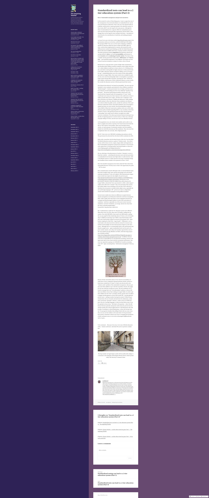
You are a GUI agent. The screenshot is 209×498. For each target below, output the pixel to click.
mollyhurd (109, 402)
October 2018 (73, 157)
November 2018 (74, 155)
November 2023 (74, 129)
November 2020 (74, 144)
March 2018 (73, 168)
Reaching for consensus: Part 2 (77, 84)
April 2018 (73, 166)
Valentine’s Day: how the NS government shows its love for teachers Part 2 (77, 94)
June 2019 (73, 151)
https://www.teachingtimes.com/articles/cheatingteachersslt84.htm (114, 150)
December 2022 (74, 136)
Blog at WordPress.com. (103, 495)
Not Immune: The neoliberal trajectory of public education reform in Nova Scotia (77, 47)
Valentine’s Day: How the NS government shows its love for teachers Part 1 (77, 100)
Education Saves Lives (75, 41)
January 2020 (73, 149)
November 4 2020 (74, 71)
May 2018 (73, 164)
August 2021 (73, 142)
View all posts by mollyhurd (108, 394)
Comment (130, 458)
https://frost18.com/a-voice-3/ (124, 40)
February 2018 (74, 170)
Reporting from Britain (117, 402)
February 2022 (74, 138)
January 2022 (73, 140)
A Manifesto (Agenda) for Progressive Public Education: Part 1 (77, 107)
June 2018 (73, 162)
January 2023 (73, 133)
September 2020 (74, 146)
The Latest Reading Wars (76, 51)
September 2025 (74, 127)
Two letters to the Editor (76, 54)
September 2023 (74, 131)
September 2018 (74, 159)
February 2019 (74, 153)
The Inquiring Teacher (76, 14)
